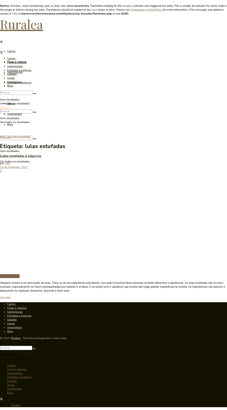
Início (3, 137)
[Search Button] (34, 138)
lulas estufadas (21, 137)
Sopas (11, 78)
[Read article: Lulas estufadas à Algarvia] (113, 223)
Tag (9, 137)
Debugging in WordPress (146, 10)
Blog (10, 124)
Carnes (11, 51)
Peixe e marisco (17, 62)
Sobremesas (15, 66)
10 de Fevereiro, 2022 (14, 167)
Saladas (12, 74)
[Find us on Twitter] (1, 42)
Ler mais (5, 297)
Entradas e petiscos (19, 70)
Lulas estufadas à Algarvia (20, 156)
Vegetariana (14, 114)
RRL (7, 163)
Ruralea (21, 24)
